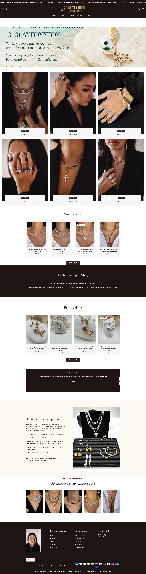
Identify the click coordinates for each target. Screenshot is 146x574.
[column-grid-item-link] (34, 501)
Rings (24, 201)
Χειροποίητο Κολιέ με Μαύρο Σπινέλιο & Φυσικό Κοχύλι (85, 250)
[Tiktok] (104, 536)
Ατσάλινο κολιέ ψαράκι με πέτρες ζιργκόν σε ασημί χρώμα (109, 348)
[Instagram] (99, 536)
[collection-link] (25, 103)
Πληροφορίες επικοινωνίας (104, 571)
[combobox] (30, 560)
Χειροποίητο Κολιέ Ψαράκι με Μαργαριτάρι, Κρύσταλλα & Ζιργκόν (61, 348)
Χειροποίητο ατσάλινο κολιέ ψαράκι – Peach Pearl (85, 347)
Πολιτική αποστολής (89, 571)
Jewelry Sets (121, 201)
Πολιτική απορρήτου (59, 571)
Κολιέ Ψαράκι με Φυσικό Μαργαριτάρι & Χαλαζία (61, 250)
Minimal (73, 201)
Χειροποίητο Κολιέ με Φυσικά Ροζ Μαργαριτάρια (109, 250)
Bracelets (121, 134)
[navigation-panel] (3, 9)
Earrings (73, 134)
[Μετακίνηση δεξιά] (120, 237)
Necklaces (24, 134)
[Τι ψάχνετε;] (7, 9)
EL (30, 560)
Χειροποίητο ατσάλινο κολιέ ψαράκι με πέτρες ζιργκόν (37, 347)
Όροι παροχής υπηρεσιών (74, 571)
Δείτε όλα (72, 262)
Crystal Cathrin (55, 424)
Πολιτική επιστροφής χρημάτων (43, 571)
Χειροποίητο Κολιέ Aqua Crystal (37, 250)
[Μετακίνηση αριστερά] (120, 241)
